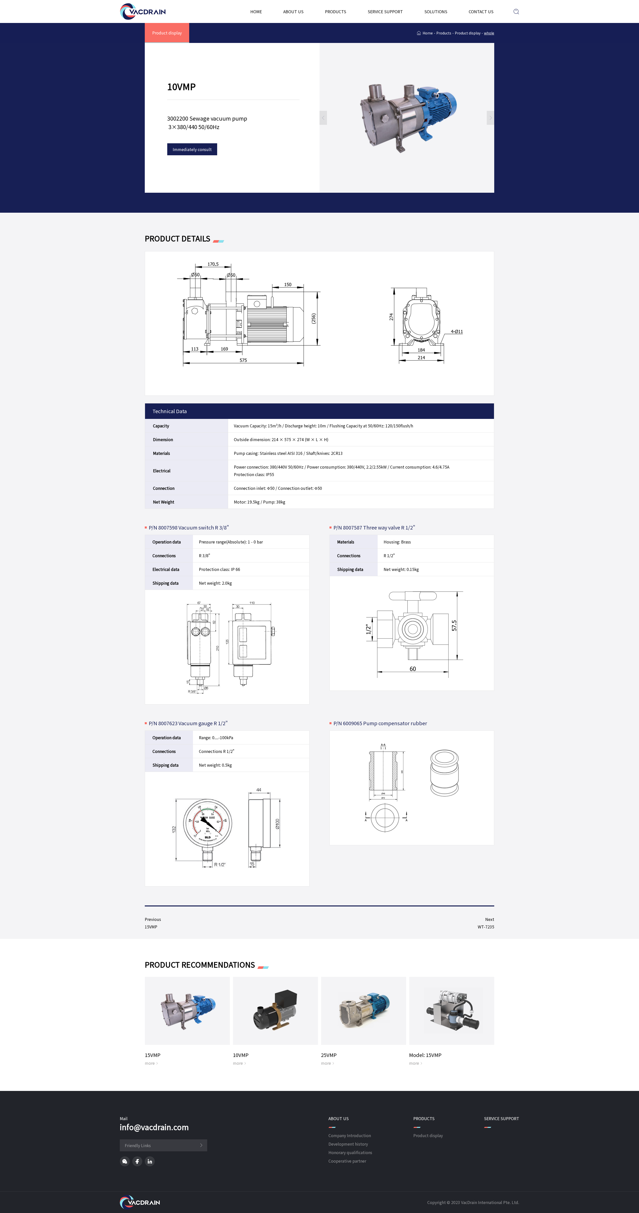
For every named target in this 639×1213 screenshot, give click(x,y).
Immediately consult (192, 149)
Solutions (435, 11)
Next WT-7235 (484, 923)
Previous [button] (323, 118)
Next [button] (490, 118)
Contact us (481, 11)
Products (335, 11)
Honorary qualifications (350, 1152)
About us (293, 11)
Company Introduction (349, 1135)
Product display (167, 33)
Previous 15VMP (155, 923)
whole (489, 32)
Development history (348, 1143)
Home (256, 11)
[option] (407, 118)
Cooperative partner (347, 1160)
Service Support (385, 11)
